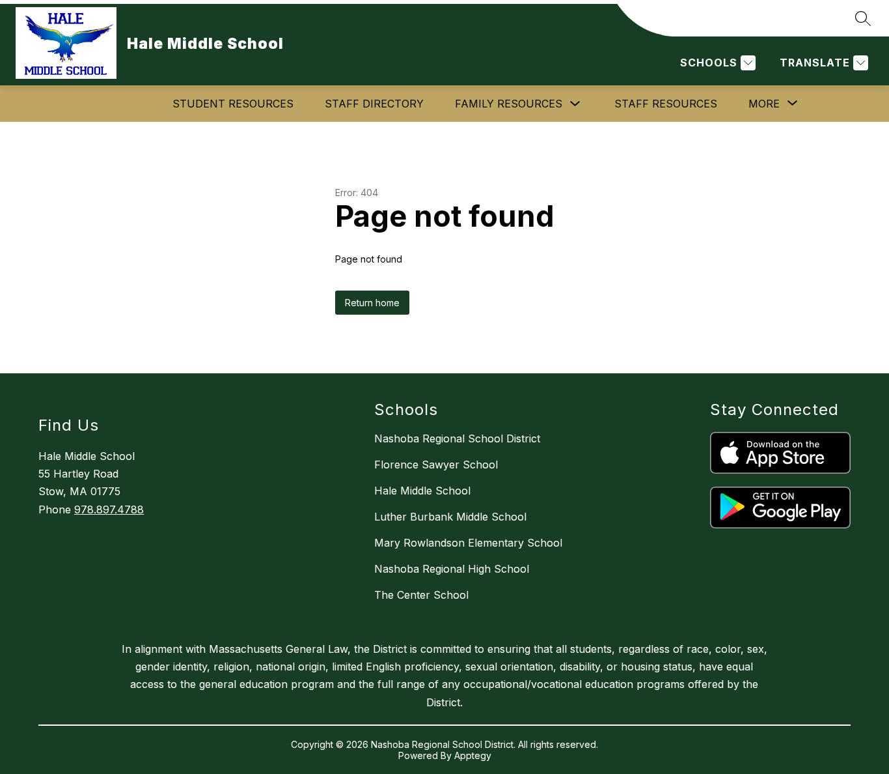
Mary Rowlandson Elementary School (468, 542)
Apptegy (472, 755)
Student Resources (233, 103)
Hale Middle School (422, 490)
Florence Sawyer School (436, 464)
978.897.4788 (109, 509)
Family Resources (508, 103)
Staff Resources (665, 103)
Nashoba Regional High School (451, 568)
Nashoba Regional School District (457, 438)
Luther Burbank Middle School (450, 516)
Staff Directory (374, 103)
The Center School (421, 594)
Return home (372, 302)
